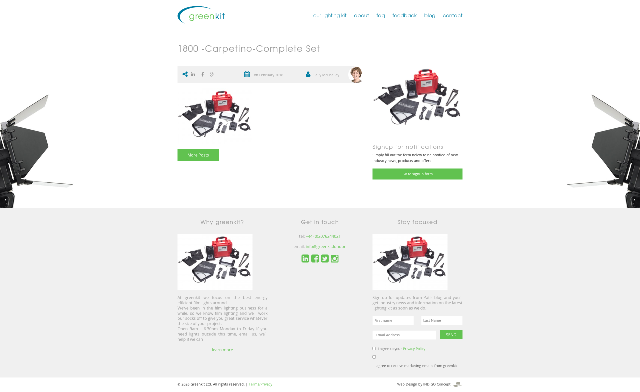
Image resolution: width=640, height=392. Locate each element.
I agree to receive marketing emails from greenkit (415, 365)
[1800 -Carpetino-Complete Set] (417, 99)
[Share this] (202, 75)
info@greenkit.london (326, 246)
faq (380, 15)
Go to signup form (417, 174)
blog (429, 15)
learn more (222, 349)
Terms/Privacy (260, 384)
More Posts (198, 155)
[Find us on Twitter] (325, 258)
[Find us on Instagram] (334, 258)
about (361, 15)
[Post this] (194, 75)
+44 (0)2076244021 (323, 236)
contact (452, 15)
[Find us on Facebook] (315, 258)
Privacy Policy (414, 348)
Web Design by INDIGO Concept (425, 384)
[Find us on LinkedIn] (305, 258)
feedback (404, 15)
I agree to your (401, 348)
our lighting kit (329, 15)
